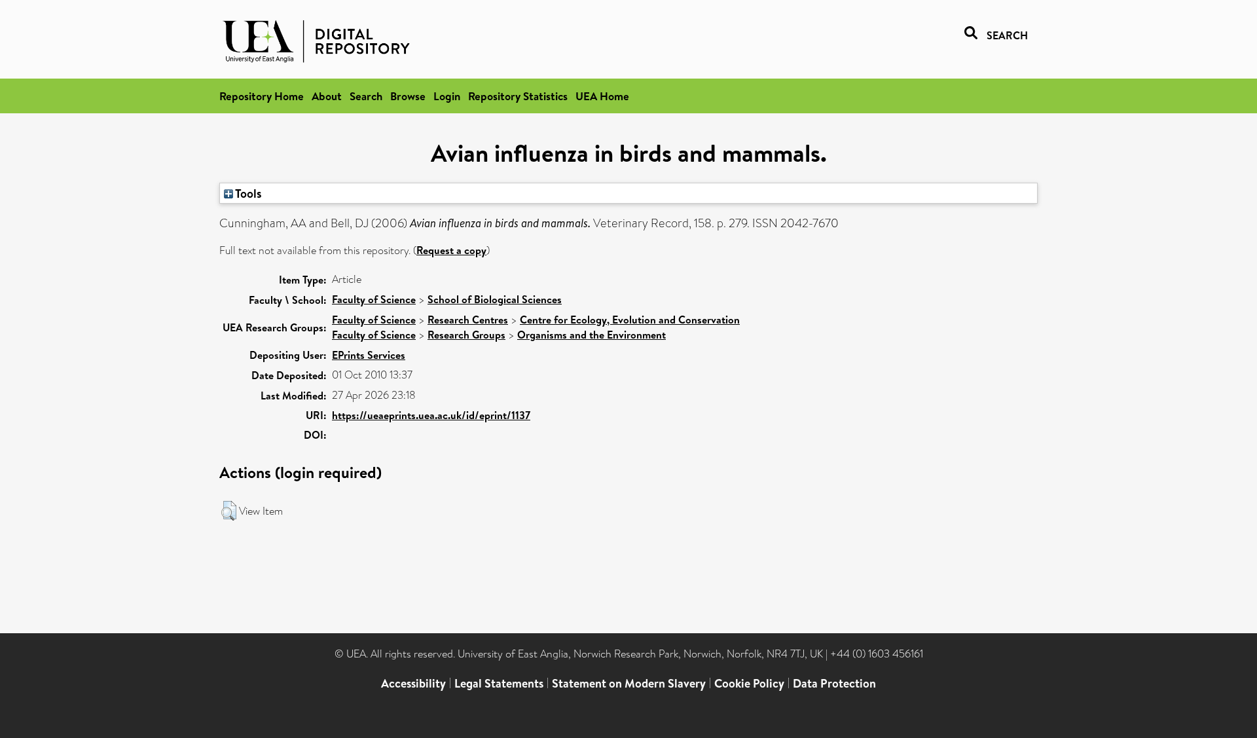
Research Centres (468, 319)
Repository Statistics (518, 95)
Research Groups (466, 334)
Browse (408, 95)
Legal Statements (498, 683)
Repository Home (261, 95)
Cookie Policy (749, 683)
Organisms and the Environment (591, 334)
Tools (247, 193)
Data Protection (834, 683)
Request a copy (451, 250)
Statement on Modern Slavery (629, 683)
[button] (228, 511)
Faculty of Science (374, 299)
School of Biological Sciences (495, 299)
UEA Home (602, 95)
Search (366, 95)
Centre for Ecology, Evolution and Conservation (630, 319)
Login (446, 95)
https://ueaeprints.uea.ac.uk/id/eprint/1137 (431, 415)
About (327, 95)
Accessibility (413, 683)
